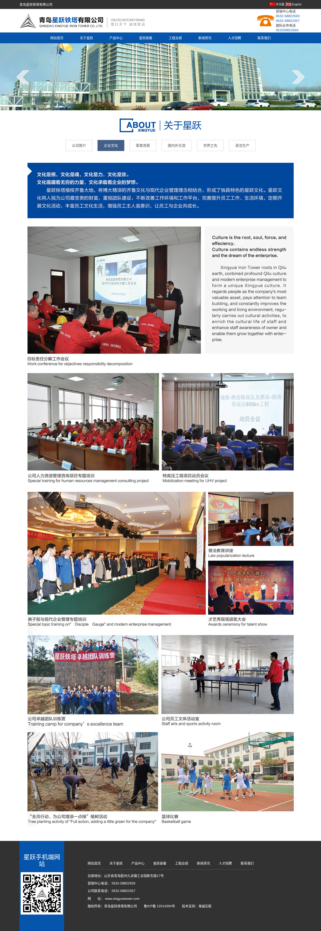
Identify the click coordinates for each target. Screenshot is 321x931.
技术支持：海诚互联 (196, 906)
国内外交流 (176, 145)
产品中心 (116, 38)
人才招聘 (234, 38)
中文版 (280, 4)
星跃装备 (145, 38)
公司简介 (79, 145)
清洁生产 (242, 145)
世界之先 (210, 145)
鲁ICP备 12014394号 (160, 906)
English (296, 4)
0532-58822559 (288, 16)
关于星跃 (86, 38)
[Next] (298, 77)
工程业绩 (175, 38)
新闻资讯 (204, 38)
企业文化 (111, 145)
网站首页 (56, 38)
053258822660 (287, 30)
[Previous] (22, 77)
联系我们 (264, 38)
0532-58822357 (288, 21)
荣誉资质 (143, 145)
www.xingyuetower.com (122, 898)
